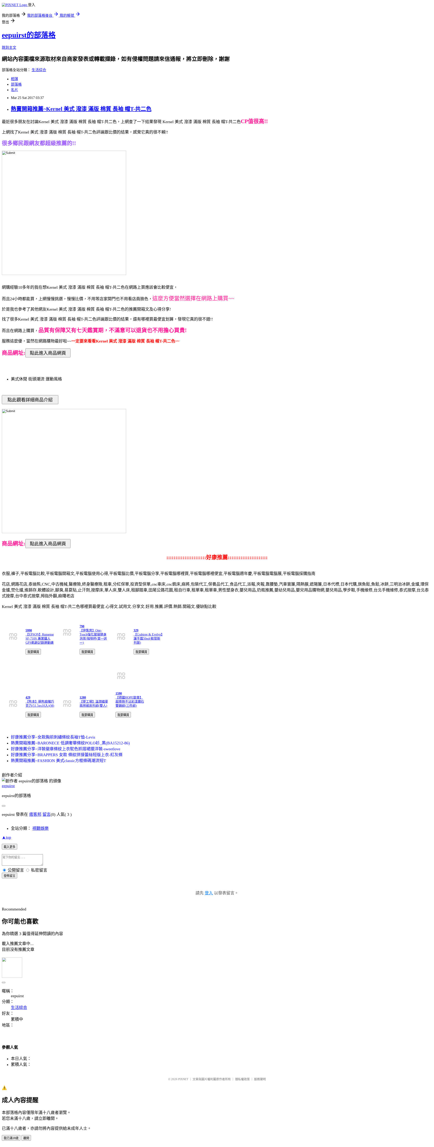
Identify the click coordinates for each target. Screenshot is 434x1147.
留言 (46, 814)
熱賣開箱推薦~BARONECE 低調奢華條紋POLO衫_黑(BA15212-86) (70, 743)
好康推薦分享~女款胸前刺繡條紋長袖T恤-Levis (53, 737)
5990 (29, 630)
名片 (14, 90)
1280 (83, 697)
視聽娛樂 (40, 828)
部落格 (16, 84)
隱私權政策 (242, 1079)
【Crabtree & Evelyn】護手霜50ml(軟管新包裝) (148, 638)
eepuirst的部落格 (29, 35)
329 (136, 630)
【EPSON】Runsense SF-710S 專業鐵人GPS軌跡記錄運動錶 (40, 638)
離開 (26, 1138)
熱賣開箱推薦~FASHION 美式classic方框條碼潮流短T (58, 760)
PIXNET (183, 1079)
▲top (6, 837)
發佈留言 (9, 875)
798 (82, 626)
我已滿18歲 (11, 1138)
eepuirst (8, 785)
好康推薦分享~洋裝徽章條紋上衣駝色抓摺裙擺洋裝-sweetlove (65, 749)
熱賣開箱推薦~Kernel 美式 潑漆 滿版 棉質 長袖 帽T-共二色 (81, 109)
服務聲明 (260, 1079)
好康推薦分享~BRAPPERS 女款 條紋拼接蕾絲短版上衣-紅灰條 (67, 755)
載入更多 (9, 847)
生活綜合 (39, 70)
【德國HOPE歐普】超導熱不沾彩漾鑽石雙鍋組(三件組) (130, 701)
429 (28, 697)
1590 (119, 693)
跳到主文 (9, 47)
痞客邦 (35, 814)
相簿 (14, 79)
